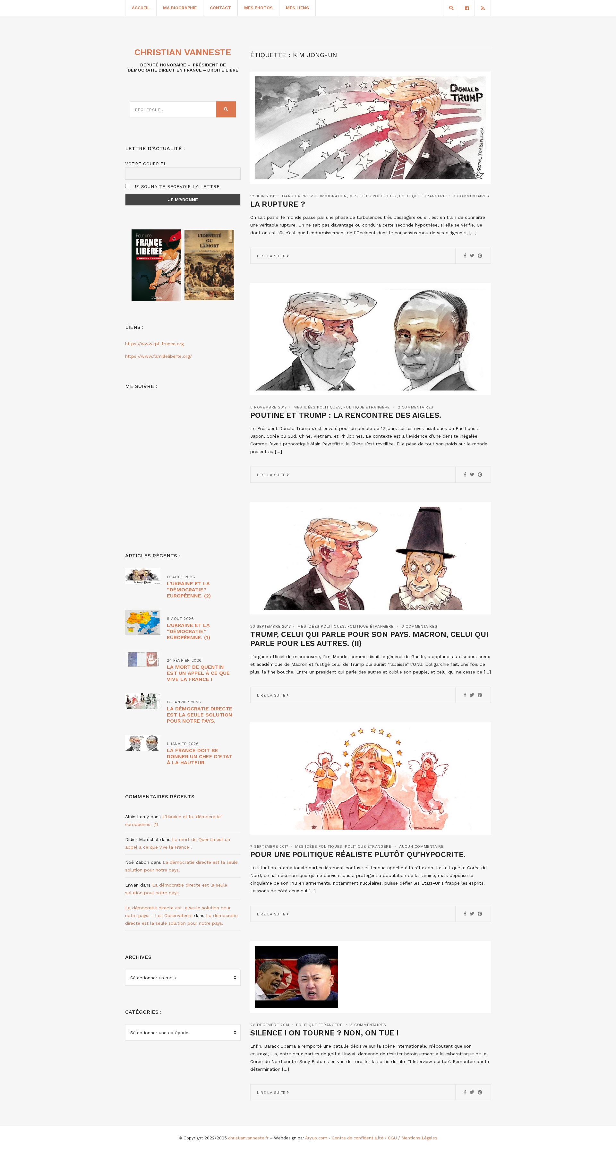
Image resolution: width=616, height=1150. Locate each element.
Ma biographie (180, 7)
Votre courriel (146, 163)
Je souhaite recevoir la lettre (176, 186)
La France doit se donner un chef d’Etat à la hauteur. (199, 756)
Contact (220, 7)
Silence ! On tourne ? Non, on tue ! (324, 1032)
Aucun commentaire (421, 846)
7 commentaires (471, 196)
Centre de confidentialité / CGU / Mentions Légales (384, 1138)
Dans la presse (299, 196)
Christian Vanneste (182, 52)
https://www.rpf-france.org (154, 343)
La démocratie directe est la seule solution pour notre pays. (199, 715)
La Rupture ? (277, 204)
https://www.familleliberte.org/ (158, 356)
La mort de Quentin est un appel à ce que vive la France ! (198, 673)
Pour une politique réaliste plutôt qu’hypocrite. (358, 854)
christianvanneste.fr (248, 1138)
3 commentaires (419, 626)
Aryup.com (316, 1138)
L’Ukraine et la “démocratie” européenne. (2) (189, 589)
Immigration (333, 196)
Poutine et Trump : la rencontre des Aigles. (345, 415)
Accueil (141, 7)
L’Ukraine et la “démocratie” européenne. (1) (188, 631)
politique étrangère (422, 196)
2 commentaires (415, 407)
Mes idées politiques (373, 196)
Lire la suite (272, 256)
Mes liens (297, 7)
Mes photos (258, 7)
